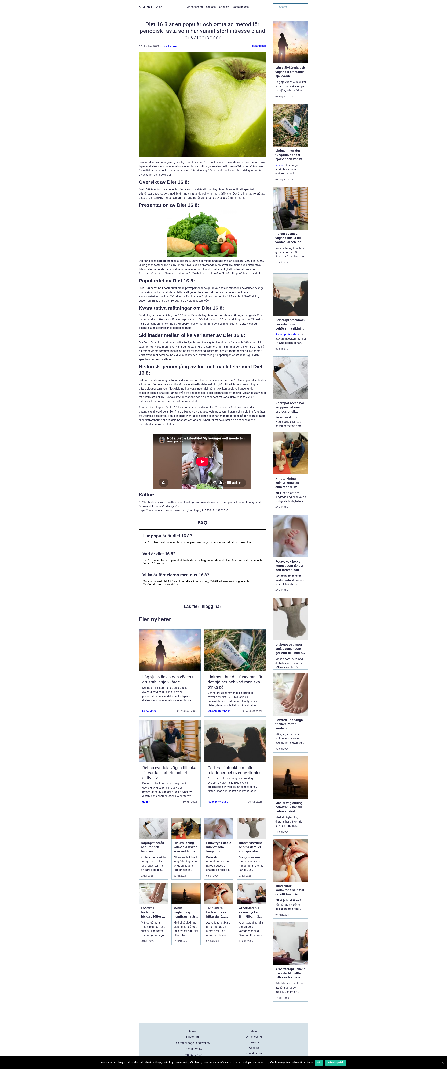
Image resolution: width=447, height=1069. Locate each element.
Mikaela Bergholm (219, 711)
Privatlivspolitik (335, 1062)
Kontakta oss (240, 7)
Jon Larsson (170, 46)
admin (146, 801)
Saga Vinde (149, 711)
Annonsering (195, 7)
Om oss (211, 7)
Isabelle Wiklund (218, 801)
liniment (280, 165)
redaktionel (259, 45)
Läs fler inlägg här (202, 606)
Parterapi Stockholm (288, 334)
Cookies (224, 7)
